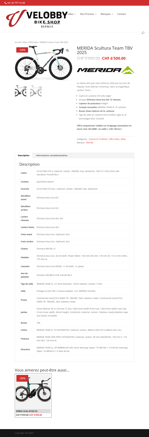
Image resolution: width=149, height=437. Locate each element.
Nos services (52, 14)
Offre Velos (33, 42)
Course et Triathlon (98, 139)
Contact (121, 14)
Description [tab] (23, 155)
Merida (89, 142)
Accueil (18, 42)
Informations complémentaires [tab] (51, 155)
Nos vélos (68, 14)
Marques (106, 14)
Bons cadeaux (52, 23)
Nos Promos (87, 14)
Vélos (24, 42)
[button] (67, 50)
